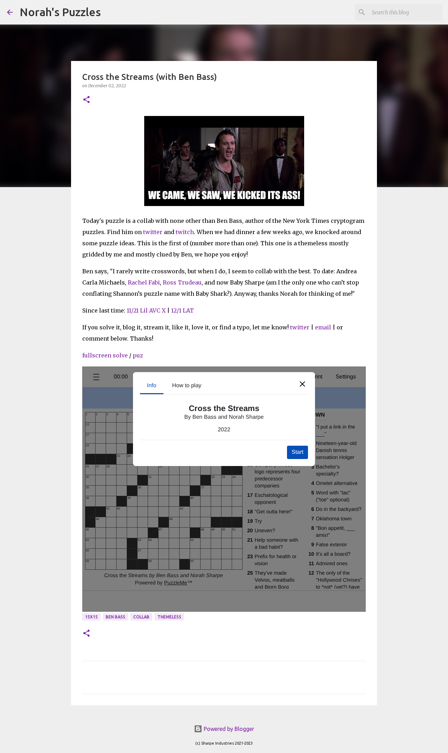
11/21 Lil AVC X (146, 310)
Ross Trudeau (182, 282)
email (323, 327)
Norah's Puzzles (60, 12)
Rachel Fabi (144, 282)
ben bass (115, 617)
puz (139, 355)
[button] (86, 100)
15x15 (91, 617)
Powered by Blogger (228, 729)
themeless (169, 617)
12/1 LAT (182, 310)
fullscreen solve (105, 355)
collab (141, 617)
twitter (152, 231)
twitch (185, 231)
